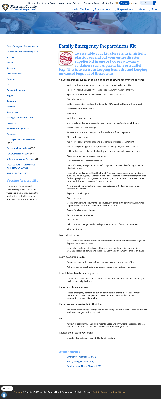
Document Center (92, 3)
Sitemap (18, 392)
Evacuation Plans (14, 73)
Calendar (77, 3)
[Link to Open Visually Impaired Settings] (4, 395)
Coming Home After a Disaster (20, 139)
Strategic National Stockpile (19, 117)
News (68, 3)
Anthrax (10, 57)
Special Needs (12, 112)
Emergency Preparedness (18, 148)
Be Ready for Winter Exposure (20, 159)
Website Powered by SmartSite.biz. (109, 392)
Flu (7, 84)
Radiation (11, 101)
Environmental (103, 9)
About (142, 9)
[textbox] (146, 2)
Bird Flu (9, 62)
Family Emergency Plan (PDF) (80, 361)
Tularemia (11, 123)
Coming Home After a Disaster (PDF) (84, 366)
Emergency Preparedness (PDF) (81, 356)
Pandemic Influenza (15, 90)
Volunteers (11, 134)
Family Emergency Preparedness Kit (22, 46)
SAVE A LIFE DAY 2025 (16, 173)
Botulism (10, 68)
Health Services (80, 9)
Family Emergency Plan (17, 153)
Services (7, 392)
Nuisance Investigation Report (42, 3)
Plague (9, 95)
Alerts (61, 3)
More (135, 3)
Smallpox (10, 106)
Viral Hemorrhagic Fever (17, 128)
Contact (124, 3)
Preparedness (125, 9)
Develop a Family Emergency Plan (22, 51)
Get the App (107, 3)
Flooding (10, 79)
